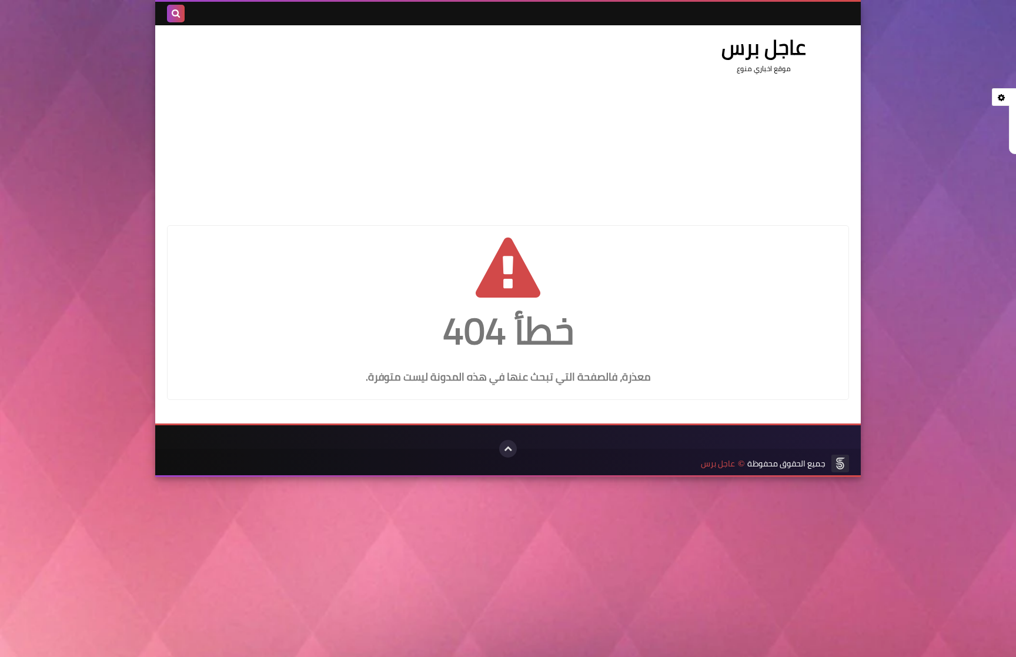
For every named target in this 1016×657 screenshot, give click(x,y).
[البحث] (176, 13)
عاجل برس (718, 464)
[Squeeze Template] (840, 463)
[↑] (508, 449)
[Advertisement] (381, 119)
